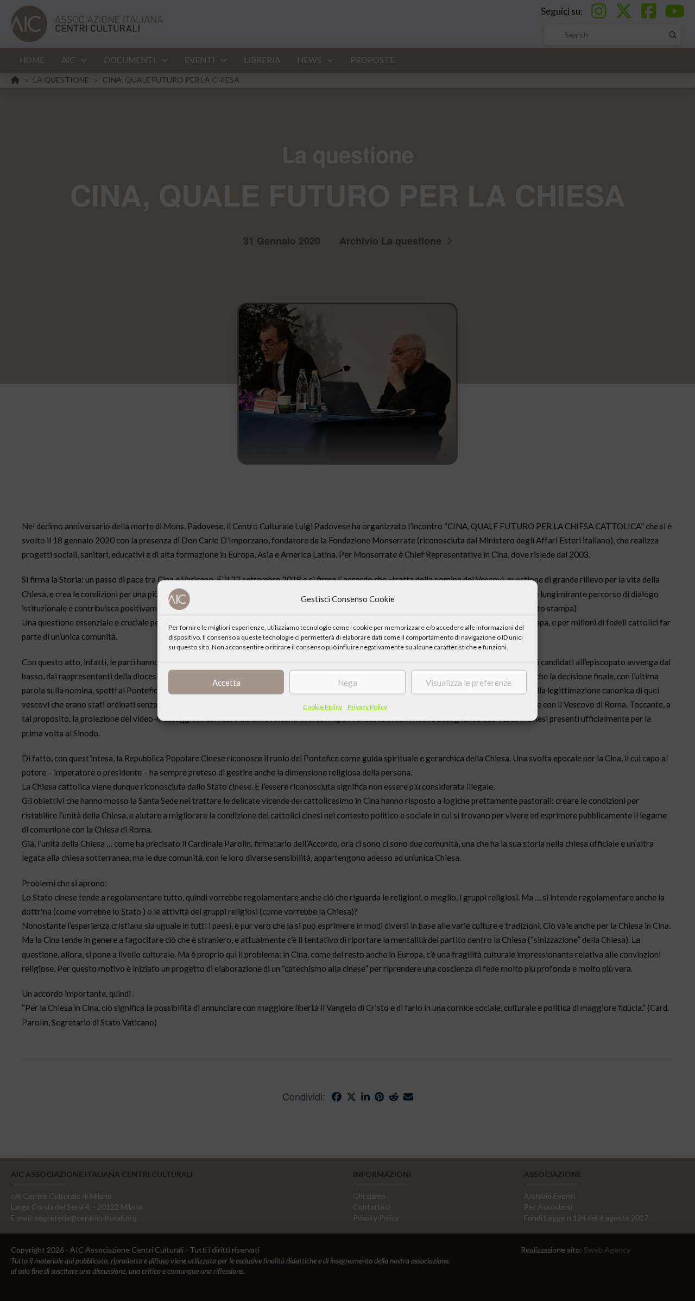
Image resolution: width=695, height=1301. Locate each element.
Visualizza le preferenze (468, 682)
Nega (347, 682)
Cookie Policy (322, 707)
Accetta (226, 682)
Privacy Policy (367, 707)
